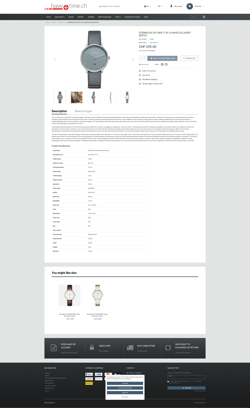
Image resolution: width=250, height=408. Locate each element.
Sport (146, 17)
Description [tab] (59, 111)
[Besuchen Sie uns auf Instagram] (54, 403)
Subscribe (188, 388)
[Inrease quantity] (145, 57)
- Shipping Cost (49, 388)
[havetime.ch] (65, 6)
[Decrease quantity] (145, 59)
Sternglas (61, 22)
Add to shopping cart (164, 58)
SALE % (118, 17)
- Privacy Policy (49, 383)
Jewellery (91, 17)
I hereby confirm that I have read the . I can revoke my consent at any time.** (185, 382)
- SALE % (47, 391)
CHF (159, 6)
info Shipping (151, 50)
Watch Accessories (104, 17)
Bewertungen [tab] (83, 111)
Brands (71, 17)
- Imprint (47, 375)
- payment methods (50, 386)
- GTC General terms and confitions (55, 378)
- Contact (47, 373)
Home (48, 17)
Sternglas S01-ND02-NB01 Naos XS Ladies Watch (69, 315)
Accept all (125, 383)
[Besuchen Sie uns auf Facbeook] (53, 403)
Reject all (125, 392)
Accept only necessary (125, 388)
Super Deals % (60, 17)
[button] (162, 64)
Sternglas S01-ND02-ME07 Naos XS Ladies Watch (97, 315)
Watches (81, 17)
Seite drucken (144, 64)
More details (125, 397)
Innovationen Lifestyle (132, 17)
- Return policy (48, 380)
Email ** (171, 376)
